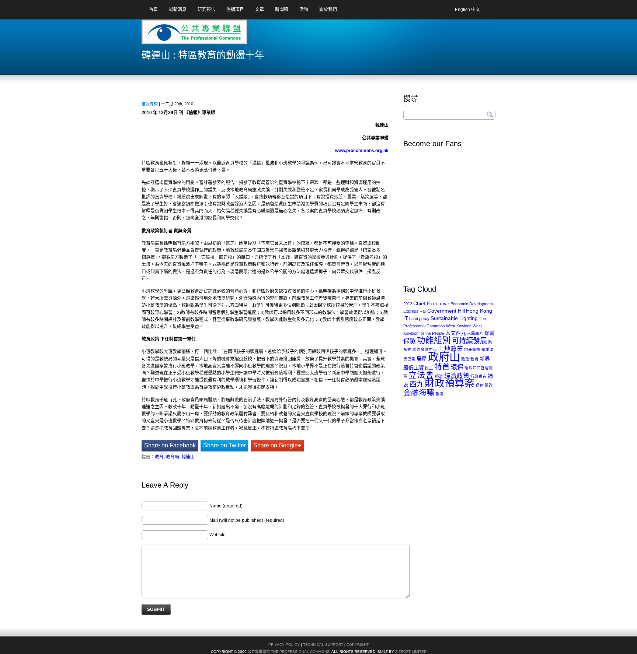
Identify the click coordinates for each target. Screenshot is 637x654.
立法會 (421, 375)
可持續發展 (469, 341)
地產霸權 (472, 349)
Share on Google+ (277, 445)
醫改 (489, 385)
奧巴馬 (409, 359)
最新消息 (178, 9)
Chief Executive (431, 303)
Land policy (419, 318)
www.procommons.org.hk (362, 150)
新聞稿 (281, 9)
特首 (442, 366)
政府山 (444, 357)
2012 (407, 304)
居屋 (422, 359)
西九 (417, 384)
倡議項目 (235, 9)
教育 (159, 457)
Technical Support (323, 645)
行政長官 (478, 376)
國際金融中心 (425, 349)
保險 (409, 341)
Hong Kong (479, 311)
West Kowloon (458, 326)
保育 (489, 333)
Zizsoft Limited (411, 652)
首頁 (153, 9)
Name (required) (226, 506)
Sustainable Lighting (454, 318)
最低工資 (413, 367)
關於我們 (328, 9)
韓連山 (188, 457)
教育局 (172, 457)
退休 (480, 385)
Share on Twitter (224, 445)
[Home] (171, 34)
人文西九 (455, 333)
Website (217, 534)
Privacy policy (284, 645)
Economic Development (471, 304)
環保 (457, 367)
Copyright (358, 645)
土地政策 (450, 348)
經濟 (439, 376)
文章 (259, 9)
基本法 (487, 349)
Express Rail (414, 311)
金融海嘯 (418, 392)
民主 (429, 368)
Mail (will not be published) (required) (246, 520)
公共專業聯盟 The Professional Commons (289, 652)
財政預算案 (449, 383)
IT (405, 318)
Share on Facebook (170, 445)
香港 (439, 393)
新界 (485, 359)
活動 (303, 9)
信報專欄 (150, 104)
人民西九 (475, 333)
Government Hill (446, 311)
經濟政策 (456, 375)
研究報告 (206, 9)
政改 (465, 359)
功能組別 (434, 340)
